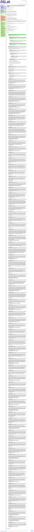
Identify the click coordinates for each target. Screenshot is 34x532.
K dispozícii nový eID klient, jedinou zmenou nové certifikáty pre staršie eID (3, 34)
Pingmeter (2, 11)
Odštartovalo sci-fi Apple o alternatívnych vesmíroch (3, 33)
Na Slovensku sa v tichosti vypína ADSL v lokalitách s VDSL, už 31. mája (3, 16)
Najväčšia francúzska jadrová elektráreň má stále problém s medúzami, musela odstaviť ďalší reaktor (3, 29)
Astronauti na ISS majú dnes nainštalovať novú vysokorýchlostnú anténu (3, 30)
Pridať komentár (8, 528)
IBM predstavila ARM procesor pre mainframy (3, 27)
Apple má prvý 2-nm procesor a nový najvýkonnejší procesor (3, 26)
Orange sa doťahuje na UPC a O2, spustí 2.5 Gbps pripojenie (3, 18)
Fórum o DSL (2, 7)
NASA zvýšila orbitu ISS (8, 28)
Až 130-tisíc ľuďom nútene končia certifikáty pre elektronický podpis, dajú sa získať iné (3, 20)
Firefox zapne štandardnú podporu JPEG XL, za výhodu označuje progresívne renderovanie (3, 32)
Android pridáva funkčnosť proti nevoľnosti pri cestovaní (3, 24)
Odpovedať (9, 36)
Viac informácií (5, 531)
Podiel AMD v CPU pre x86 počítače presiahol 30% (10, 30)
